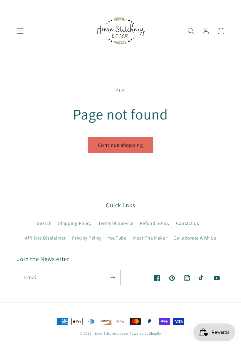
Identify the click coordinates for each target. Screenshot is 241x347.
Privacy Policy (86, 238)
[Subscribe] (112, 278)
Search (44, 223)
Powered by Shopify (145, 333)
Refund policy (155, 223)
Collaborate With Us (194, 238)
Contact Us (187, 223)
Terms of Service (115, 223)
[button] (20, 30)
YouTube (117, 238)
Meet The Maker (150, 238)
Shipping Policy (74, 223)
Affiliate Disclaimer (45, 238)
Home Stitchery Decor (111, 333)
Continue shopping (120, 145)
